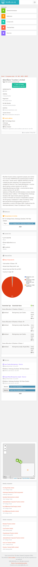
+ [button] (5, 446)
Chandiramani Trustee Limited (10, 533)
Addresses (9, 16)
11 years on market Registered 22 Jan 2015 (19, 85)
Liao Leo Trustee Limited (9, 542)
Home (2, 76)
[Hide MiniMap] (33, 475)
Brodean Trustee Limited (9, 524)
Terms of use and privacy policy (19, 563)
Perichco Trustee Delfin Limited (11, 547)
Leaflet (15, 478)
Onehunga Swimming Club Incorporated (13, 492)
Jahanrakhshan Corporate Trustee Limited (13, 502)
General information (12, 10)
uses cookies (11, 557)
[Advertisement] (19, 56)
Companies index (10, 76)
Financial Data (10, 27)
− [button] (5, 448)
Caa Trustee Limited (8, 528)
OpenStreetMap (26, 478)
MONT (26, 76)
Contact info (10, 22)
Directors (9, 33)
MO (19, 76)
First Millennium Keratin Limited (11, 511)
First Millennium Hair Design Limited (12, 506)
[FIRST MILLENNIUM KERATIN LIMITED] (17, 460)
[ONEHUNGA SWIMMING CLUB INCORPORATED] (20, 462)
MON (22, 76)
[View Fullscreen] (5, 452)
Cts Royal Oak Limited (8, 488)
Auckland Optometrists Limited (11, 497)
